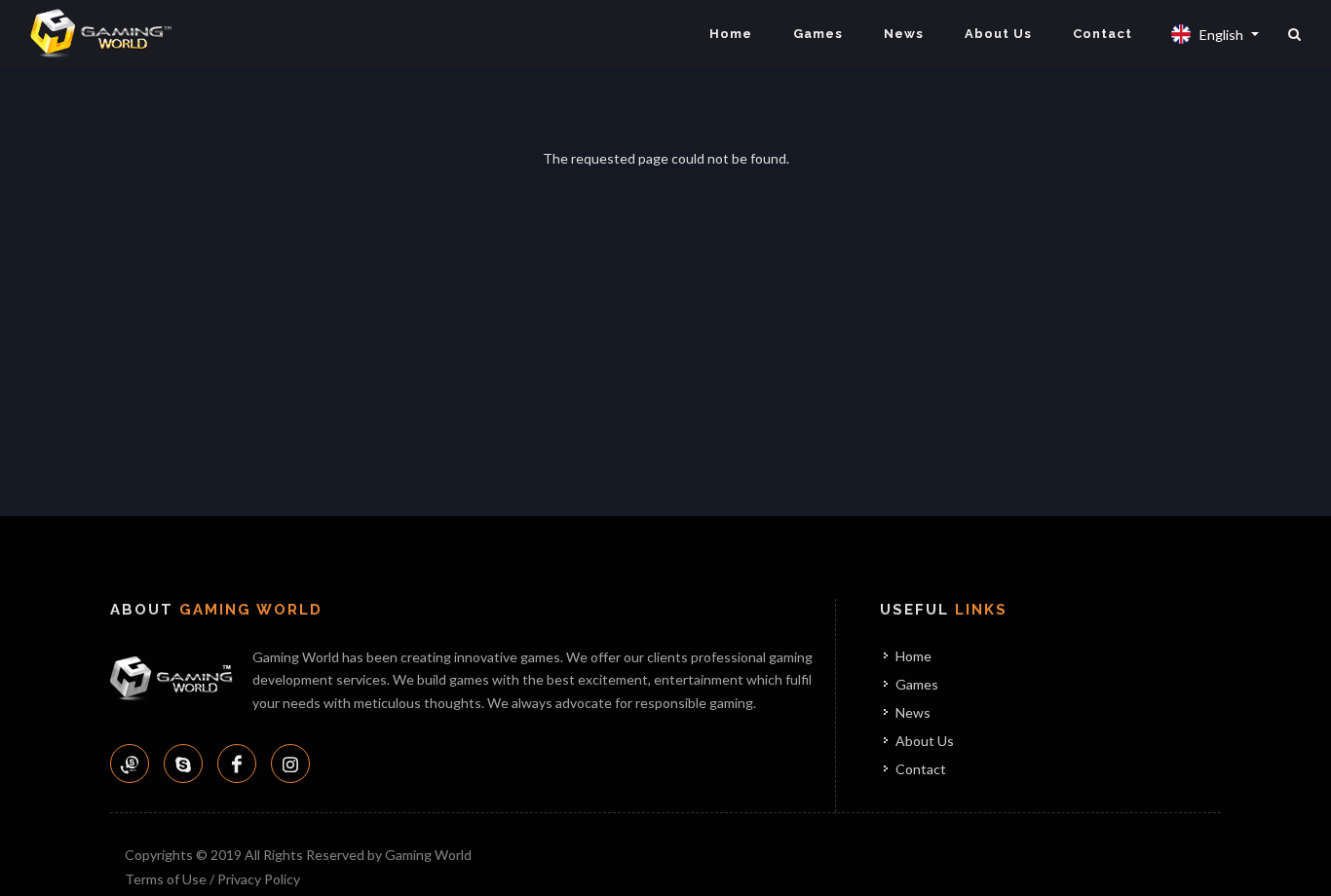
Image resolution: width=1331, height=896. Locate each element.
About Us (998, 33)
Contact (1102, 33)
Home (730, 33)
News (904, 33)
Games (818, 33)
